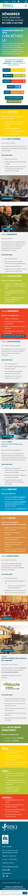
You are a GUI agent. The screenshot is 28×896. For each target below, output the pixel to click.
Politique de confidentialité (16, 894)
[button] (6, 1)
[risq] (7, 6)
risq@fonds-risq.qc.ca (8, 863)
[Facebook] (13, 1)
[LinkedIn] (15, 1)
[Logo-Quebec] (14, 870)
